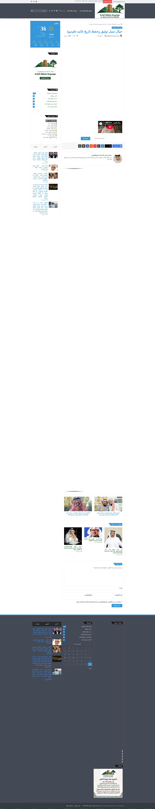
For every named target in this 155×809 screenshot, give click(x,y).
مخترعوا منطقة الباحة (51, 101)
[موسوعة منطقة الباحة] (110, 10)
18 (73, 657)
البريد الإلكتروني (118, 595)
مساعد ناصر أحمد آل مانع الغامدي (112, 35)
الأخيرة (55, 146)
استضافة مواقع (69, 805)
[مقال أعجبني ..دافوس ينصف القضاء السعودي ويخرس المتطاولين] (93, 532)
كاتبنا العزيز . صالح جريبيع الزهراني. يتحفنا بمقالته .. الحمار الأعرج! (40, 167)
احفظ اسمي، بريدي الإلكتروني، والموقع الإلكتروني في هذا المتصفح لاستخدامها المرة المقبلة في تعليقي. (98, 601)
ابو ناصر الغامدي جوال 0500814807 (91, 805)
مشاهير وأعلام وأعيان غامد (85, 10)
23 (81, 661)
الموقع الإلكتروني (88, 595)
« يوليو (90, 668)
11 (73, 654)
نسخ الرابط (85, 138)
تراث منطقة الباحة (52, 98)
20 (65, 657)
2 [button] (122, 753)
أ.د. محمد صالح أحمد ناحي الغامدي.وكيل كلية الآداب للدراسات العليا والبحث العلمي (113, 551)
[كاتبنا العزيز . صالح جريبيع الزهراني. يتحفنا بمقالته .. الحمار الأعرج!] (53, 168)
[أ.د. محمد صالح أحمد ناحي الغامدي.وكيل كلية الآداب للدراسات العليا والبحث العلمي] (113, 537)
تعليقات (35, 146)
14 (89, 657)
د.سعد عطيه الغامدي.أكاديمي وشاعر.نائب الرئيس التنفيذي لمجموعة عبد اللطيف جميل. (73, 548)
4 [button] (122, 759)
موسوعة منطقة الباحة (72, 10)
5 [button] (122, 761)
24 (77, 661)
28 (89, 664)
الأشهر (45, 146)
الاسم (120, 588)
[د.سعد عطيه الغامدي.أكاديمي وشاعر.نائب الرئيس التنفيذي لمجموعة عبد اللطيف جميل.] (73, 536)
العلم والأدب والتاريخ (112, 24)
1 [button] (122, 751)
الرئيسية (119, 24)
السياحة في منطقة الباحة (51, 104)
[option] (93, 184)
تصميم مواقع (77, 805)
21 (89, 661)
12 (69, 654)
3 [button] (122, 756)
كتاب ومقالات (53, 96)
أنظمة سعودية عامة (52, 106)
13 (65, 654)
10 (77, 654)
